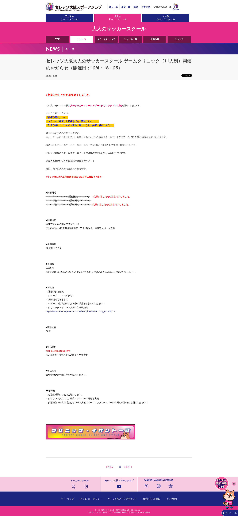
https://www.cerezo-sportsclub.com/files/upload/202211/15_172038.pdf (80, 311)
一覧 (119, 467)
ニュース (113, 6)
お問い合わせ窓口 (151, 498)
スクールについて (106, 39)
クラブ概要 (171, 498)
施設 (136, 6)
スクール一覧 (130, 39)
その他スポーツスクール (166, 18)
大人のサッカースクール (117, 18)
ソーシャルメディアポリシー (122, 498)
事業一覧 (125, 6)
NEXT (127, 467)
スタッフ (179, 39)
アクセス (145, 6)
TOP (57, 39)
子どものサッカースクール (69, 18)
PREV (110, 467)
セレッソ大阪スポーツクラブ (74, 7)
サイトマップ (67, 498)
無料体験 (154, 39)
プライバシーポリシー (91, 498)
